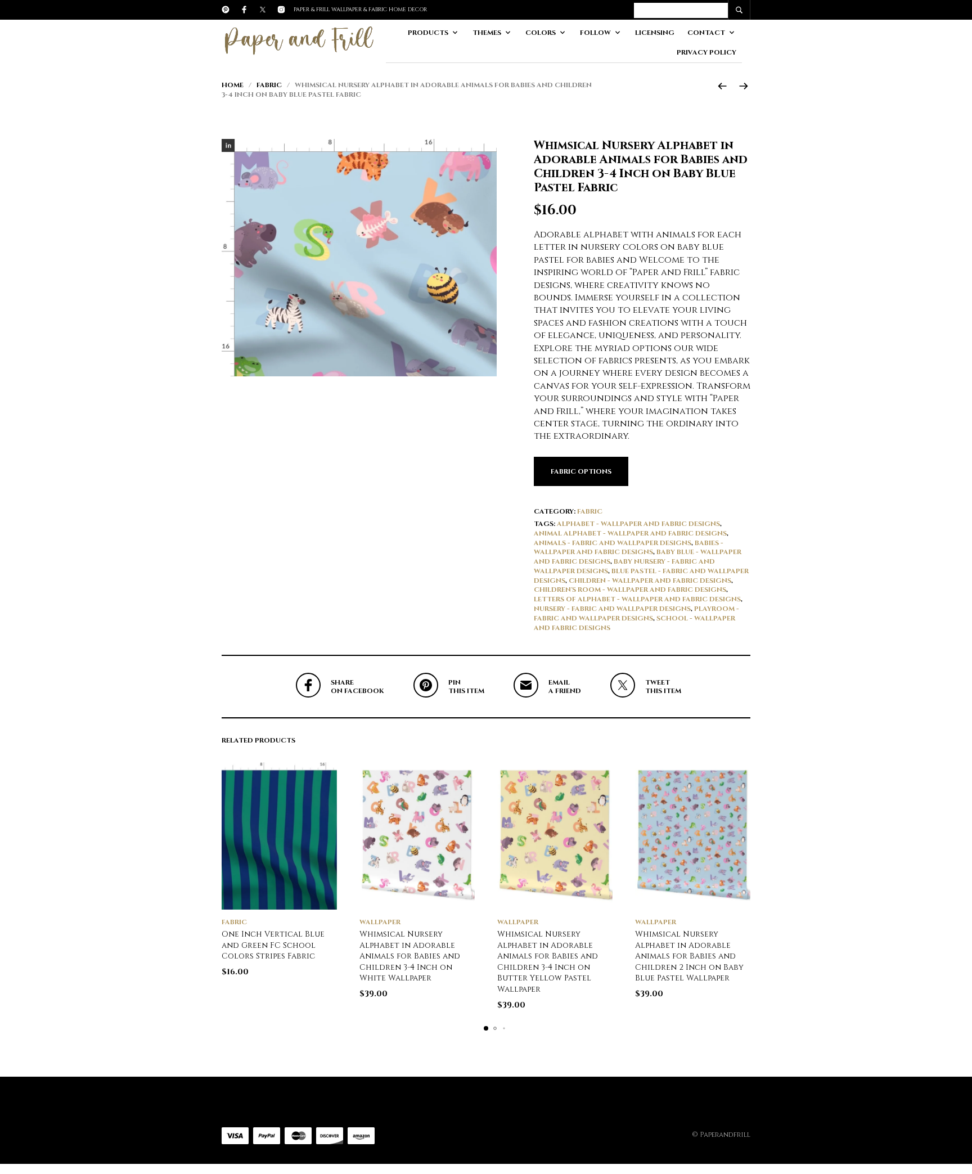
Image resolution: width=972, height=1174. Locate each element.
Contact (706, 32)
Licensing (654, 32)
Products (428, 32)
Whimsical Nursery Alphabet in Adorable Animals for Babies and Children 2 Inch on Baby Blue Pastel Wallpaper (689, 956)
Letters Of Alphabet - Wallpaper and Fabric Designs (637, 599)
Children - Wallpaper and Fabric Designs (650, 580)
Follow (595, 32)
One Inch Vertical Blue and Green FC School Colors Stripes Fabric (273, 945)
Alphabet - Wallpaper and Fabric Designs (638, 523)
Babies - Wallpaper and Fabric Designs (628, 547)
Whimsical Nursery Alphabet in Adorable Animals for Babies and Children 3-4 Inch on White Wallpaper (409, 956)
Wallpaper (379, 921)
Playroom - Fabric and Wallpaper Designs (636, 613)
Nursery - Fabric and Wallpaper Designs (612, 608)
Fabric (269, 84)
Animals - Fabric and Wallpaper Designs (612, 542)
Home (233, 84)
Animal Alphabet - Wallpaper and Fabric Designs (630, 533)
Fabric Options (581, 471)
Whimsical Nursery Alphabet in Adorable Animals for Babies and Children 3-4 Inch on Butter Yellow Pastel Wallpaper (547, 962)
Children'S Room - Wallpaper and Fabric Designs (630, 589)
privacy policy (706, 52)
